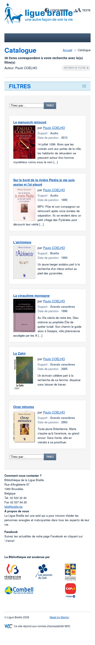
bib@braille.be (13, 506)
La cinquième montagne (31, 295)
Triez (50, 105)
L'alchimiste (22, 242)
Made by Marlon (59, 617)
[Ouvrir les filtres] (47, 86)
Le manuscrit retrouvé (29, 122)
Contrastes (59, 10)
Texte (86, 10)
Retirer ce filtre (75, 67)
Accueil (67, 50)
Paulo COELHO (54, 127)
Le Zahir (19, 353)
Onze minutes (23, 406)
